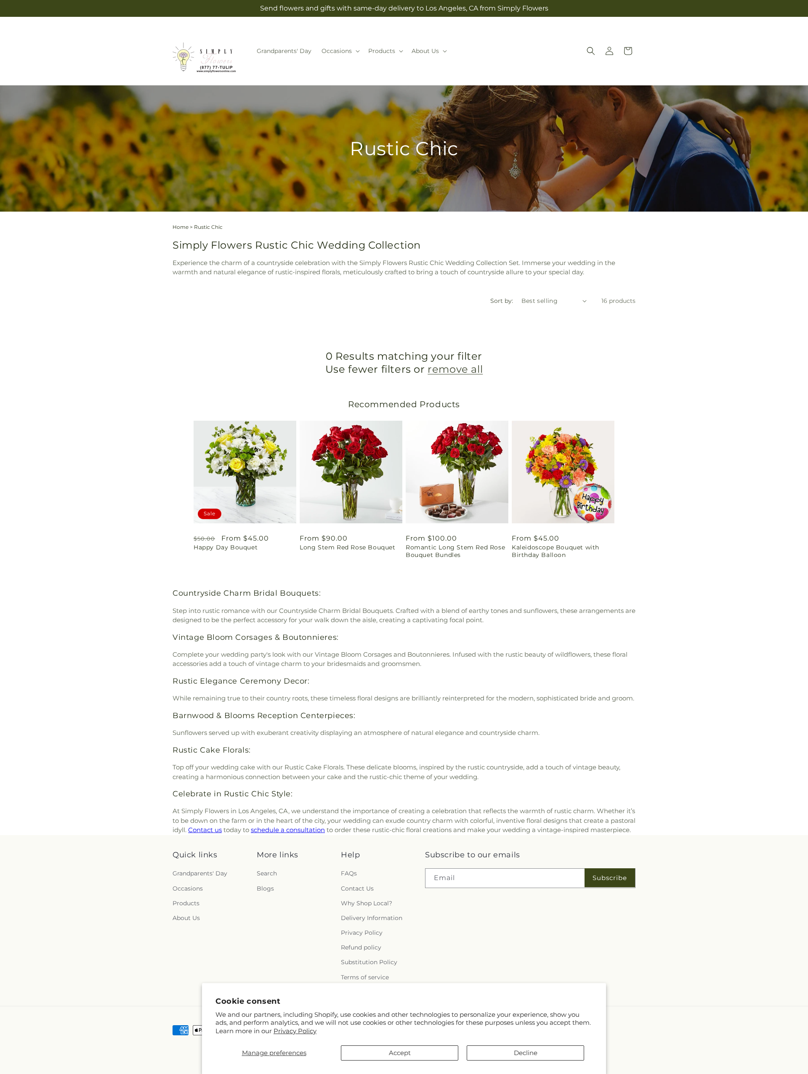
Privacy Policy (295, 1031)
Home (181, 227)
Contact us (205, 830)
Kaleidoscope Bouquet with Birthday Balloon (555, 551)
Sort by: (501, 301)
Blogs (265, 888)
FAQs (349, 874)
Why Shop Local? (366, 903)
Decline (525, 1053)
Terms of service (365, 977)
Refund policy (361, 948)
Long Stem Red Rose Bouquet (348, 547)
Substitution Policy (369, 962)
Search (267, 874)
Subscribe (610, 878)
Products (186, 903)
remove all (455, 369)
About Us (186, 918)
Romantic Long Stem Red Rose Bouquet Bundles (455, 551)
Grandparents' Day (200, 874)
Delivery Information (371, 918)
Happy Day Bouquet (226, 547)
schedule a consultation (288, 830)
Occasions (188, 888)
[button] (339, 51)
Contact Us (357, 888)
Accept (400, 1053)
